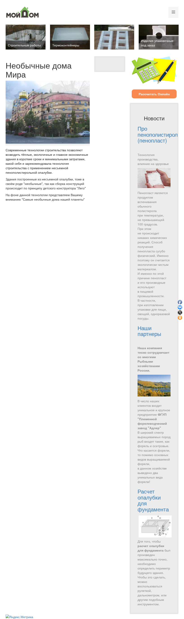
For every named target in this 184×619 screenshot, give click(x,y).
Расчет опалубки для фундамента (153, 500)
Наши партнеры (149, 331)
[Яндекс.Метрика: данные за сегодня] (19, 617)
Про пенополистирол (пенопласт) (158, 134)
